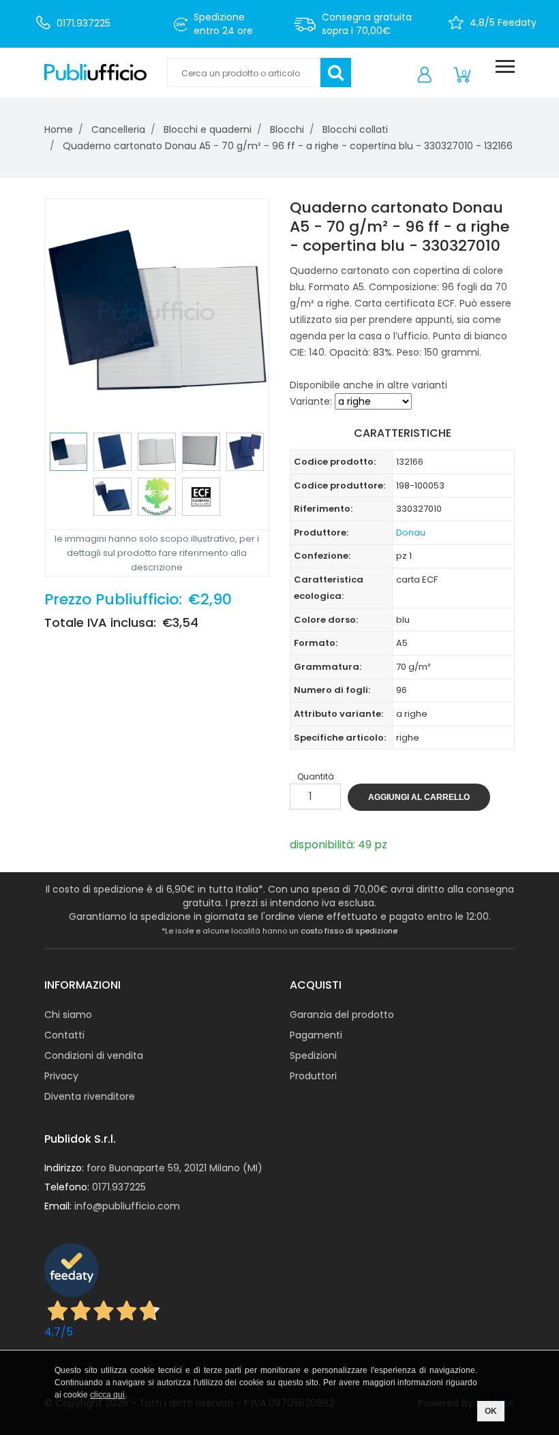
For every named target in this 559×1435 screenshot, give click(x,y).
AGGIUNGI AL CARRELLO (419, 797)
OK (491, 1411)
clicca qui (107, 1395)
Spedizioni (313, 1055)
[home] (95, 73)
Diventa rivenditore (89, 1096)
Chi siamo (68, 1014)
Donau (410, 532)
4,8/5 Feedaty (503, 22)
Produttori (313, 1076)
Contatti (64, 1035)
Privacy (61, 1076)
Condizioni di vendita (93, 1055)
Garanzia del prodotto (342, 1014)
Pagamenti (316, 1035)
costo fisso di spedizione (349, 930)
